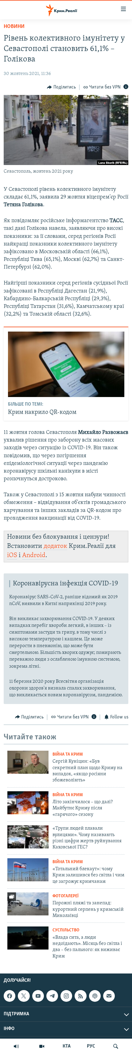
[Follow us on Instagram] (66, 996)
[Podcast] (95, 996)
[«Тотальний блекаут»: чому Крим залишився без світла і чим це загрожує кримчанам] (28, 869)
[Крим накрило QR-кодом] (66, 364)
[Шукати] (116, 1046)
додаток (55, 546)
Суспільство (65, 930)
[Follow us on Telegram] (52, 996)
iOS (12, 555)
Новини (14, 26)
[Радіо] (16, 1046)
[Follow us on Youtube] (38, 996)
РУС (91, 1046)
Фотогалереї (65, 896)
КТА (67, 1046)
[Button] (61, 87)
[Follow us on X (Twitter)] (23, 996)
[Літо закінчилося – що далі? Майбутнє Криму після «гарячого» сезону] (28, 802)
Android (33, 555)
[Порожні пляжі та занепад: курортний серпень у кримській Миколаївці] (28, 903)
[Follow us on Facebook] (9, 996)
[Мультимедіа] (42, 1046)
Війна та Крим (67, 754)
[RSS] (80, 996)
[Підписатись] (109, 996)
